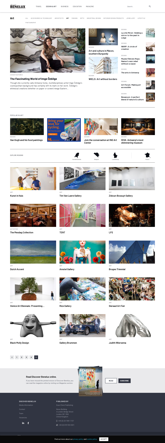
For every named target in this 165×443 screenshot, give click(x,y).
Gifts (82, 18)
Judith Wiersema (117, 342)
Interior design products (113, 18)
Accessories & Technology (41, 18)
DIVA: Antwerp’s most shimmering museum (132, 141)
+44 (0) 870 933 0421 (66, 425)
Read (111, 381)
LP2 (111, 232)
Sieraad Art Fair (117, 305)
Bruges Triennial (117, 269)
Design (91, 47)
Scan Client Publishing (64, 405)
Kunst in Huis (16, 195)
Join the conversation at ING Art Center (100, 141)
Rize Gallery (65, 305)
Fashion (75, 18)
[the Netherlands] (76, 155)
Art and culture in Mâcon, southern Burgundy (101, 52)
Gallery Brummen (68, 342)
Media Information (26, 405)
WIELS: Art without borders (103, 79)
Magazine (90, 6)
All (26, 18)
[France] (147, 155)
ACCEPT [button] (104, 439)
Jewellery (130, 18)
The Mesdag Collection (21, 232)
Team (21, 413)
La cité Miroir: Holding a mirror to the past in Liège (131, 35)
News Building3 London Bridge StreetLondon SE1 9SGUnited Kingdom (64, 413)
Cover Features (16, 75)
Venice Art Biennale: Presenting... (27, 305)
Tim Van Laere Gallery (70, 195)
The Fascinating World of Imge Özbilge (33, 78)
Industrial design (94, 18)
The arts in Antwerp (130, 72)
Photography (30, 22)
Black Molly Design (19, 342)
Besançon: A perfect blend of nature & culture (132, 98)
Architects (59, 18)
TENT (62, 232)
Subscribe (124, 381)
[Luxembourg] (115, 155)
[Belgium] (96, 155)
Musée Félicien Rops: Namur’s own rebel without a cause (130, 61)
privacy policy (78, 439)
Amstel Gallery (66, 269)
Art (67, 18)
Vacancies (23, 418)
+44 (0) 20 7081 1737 (66, 421)
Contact (22, 409)
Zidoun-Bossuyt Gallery (121, 195)
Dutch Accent (17, 269)
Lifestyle (141, 18)
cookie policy (92, 439)
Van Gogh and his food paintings (26, 140)
